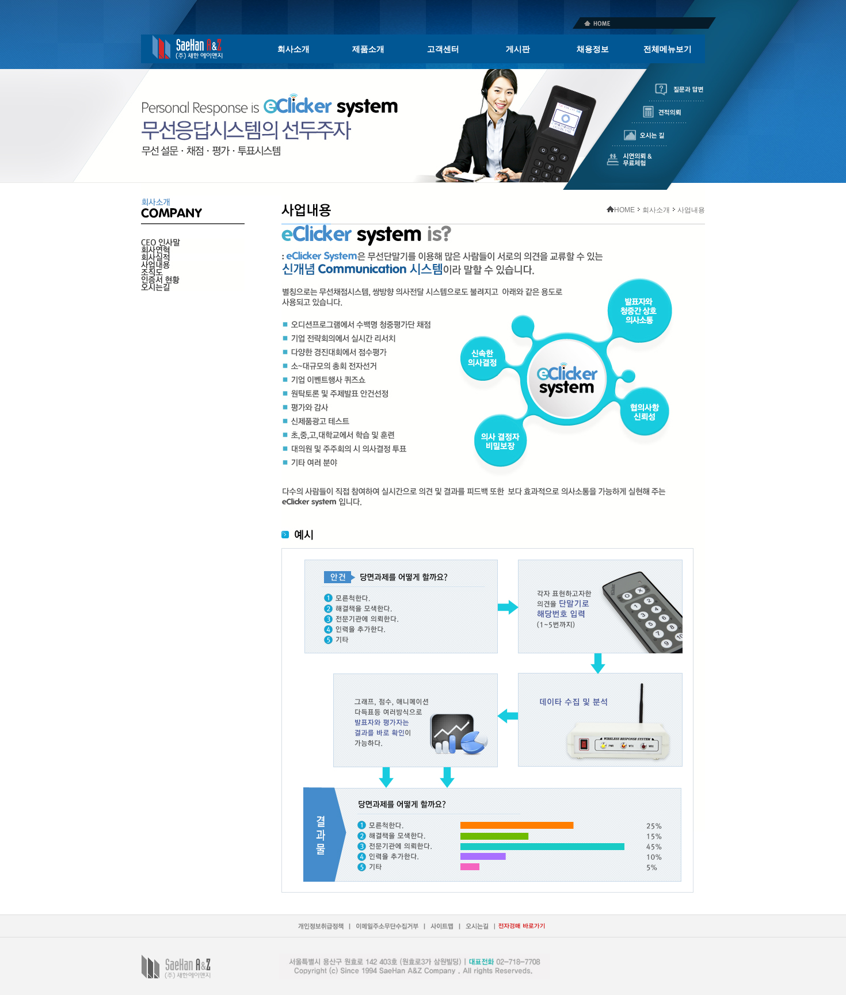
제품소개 (368, 48)
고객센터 (443, 48)
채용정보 (593, 48)
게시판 (518, 48)
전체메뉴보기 (667, 48)
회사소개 (293, 48)
